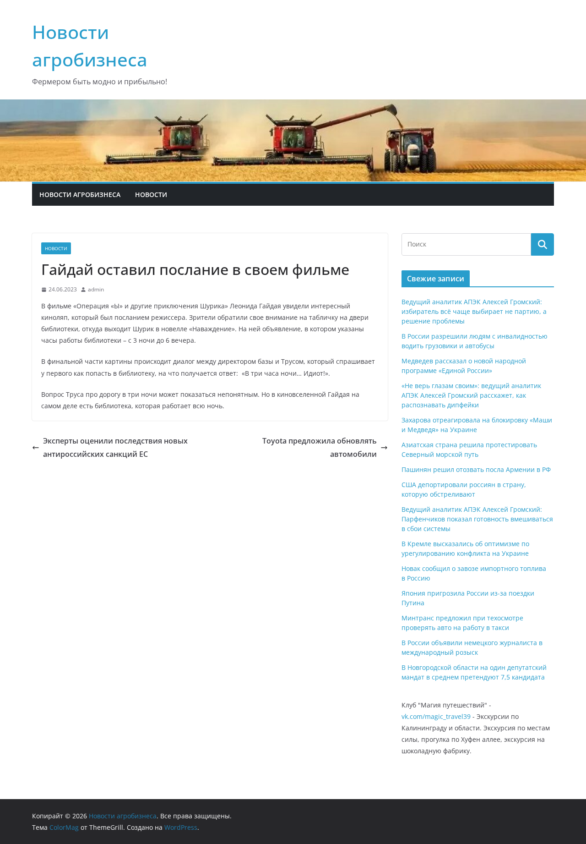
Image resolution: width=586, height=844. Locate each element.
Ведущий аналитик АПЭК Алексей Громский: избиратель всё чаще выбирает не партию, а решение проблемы (474, 311)
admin (96, 289)
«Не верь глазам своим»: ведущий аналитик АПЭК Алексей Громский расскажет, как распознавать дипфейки (471, 395)
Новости (151, 194)
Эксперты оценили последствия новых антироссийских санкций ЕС (115, 447)
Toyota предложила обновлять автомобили (319, 447)
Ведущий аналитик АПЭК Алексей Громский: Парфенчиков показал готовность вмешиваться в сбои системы (477, 519)
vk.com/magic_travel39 (436, 716)
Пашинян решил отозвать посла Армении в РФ (476, 469)
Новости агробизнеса (79, 194)
